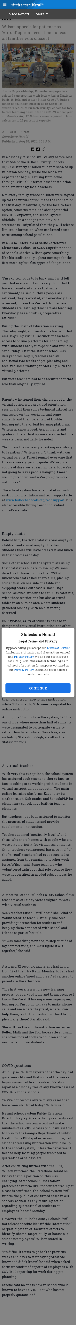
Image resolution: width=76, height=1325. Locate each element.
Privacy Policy (24, 657)
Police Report (17, 14)
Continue (38, 688)
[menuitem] (42, 14)
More (39, 14)
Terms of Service (58, 648)
